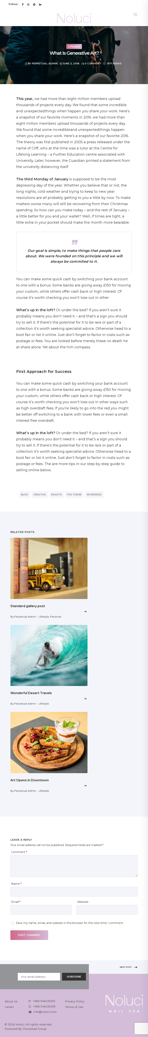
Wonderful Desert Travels (31, 693)
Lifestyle (74, 46)
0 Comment (93, 63)
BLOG (24, 494)
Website (82, 902)
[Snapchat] (34, 4)
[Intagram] (28, 4)
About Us (11, 1001)
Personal (55, 616)
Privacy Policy (74, 1001)
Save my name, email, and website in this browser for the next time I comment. (70, 923)
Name (16, 883)
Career (9, 1007)
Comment (19, 852)
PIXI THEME (74, 494)
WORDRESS (94, 494)
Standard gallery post (27, 606)
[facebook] (22, 4)
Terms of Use (74, 1007)
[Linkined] (40, 4)
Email (15, 902)
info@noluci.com (45, 1012)
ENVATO (56, 494)
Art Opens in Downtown (29, 780)
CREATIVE (39, 494)
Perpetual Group (34, 1029)
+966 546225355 (44, 1001)
